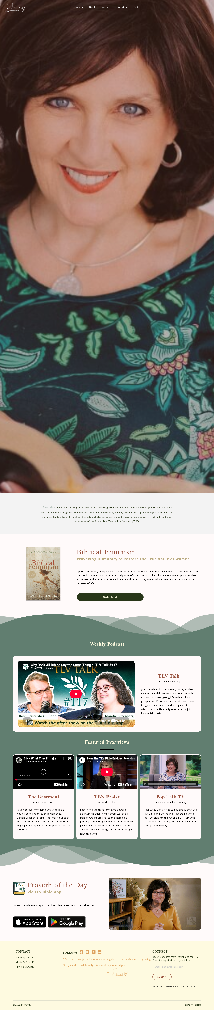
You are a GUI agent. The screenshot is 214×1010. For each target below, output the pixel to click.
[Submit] (206, 7)
